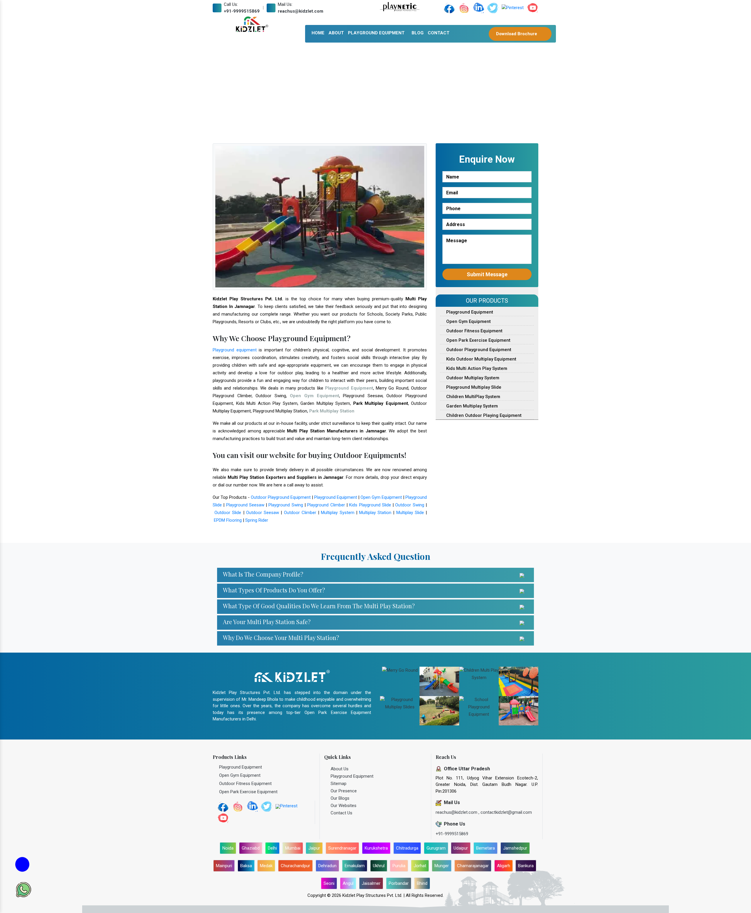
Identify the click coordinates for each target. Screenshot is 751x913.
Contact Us (341, 813)
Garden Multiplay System (471, 406)
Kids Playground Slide (370, 505)
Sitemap (338, 783)
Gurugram (436, 848)
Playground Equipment (376, 33)
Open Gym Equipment (381, 497)
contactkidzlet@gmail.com (506, 812)
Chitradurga (407, 848)
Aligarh (503, 865)
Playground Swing (285, 505)
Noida (228, 848)
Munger (441, 865)
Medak (266, 865)
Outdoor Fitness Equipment (474, 330)
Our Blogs (340, 798)
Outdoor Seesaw (262, 512)
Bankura (526, 865)
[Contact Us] (22, 866)
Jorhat (420, 865)
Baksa (246, 865)
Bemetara (485, 848)
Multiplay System (337, 512)
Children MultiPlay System (472, 396)
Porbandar (399, 883)
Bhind (422, 883)
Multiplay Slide (410, 512)
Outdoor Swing (409, 505)
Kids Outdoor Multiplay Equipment (480, 359)
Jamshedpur (515, 848)
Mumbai (292, 848)
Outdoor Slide (227, 512)
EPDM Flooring (228, 520)
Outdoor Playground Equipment (281, 497)
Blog (418, 33)
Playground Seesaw (245, 505)
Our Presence (344, 791)
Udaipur (461, 848)
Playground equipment (235, 350)
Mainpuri (224, 865)
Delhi (272, 848)
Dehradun (327, 865)
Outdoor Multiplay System (472, 377)
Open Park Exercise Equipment (477, 340)
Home (318, 33)
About (336, 33)
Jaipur (314, 848)
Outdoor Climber (300, 512)
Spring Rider (256, 520)
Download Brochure (517, 33)
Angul (348, 883)
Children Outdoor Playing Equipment (483, 415)
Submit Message (487, 274)
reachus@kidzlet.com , (458, 812)
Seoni (329, 883)
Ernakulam (355, 865)
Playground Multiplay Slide (473, 387)
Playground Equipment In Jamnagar (352, 93)
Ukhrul (379, 865)
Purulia (399, 865)
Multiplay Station (375, 512)
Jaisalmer (371, 883)
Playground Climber (326, 505)
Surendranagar (342, 848)
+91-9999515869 (242, 11)
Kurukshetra (376, 848)
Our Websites (343, 805)
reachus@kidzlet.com (300, 11)
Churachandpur (295, 865)
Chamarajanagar (473, 865)
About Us (340, 768)
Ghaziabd (251, 848)
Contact (438, 33)
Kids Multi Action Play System (476, 368)
